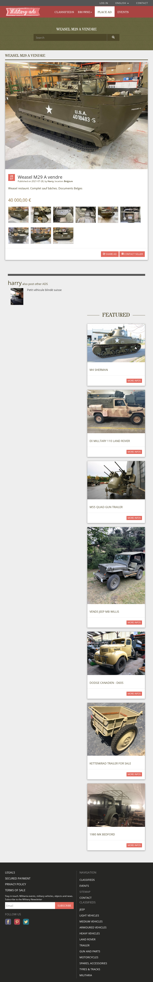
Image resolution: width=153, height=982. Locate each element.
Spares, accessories (93, 963)
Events (123, 12)
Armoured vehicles (93, 927)
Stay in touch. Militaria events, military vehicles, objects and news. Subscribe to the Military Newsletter (39, 897)
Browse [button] (84, 12)
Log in (104, 3)
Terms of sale (15, 890)
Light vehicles (89, 915)
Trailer (84, 945)
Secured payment (17, 878)
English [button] (121, 3)
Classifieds (87, 880)
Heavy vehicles (89, 933)
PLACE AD (105, 12)
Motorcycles (88, 957)
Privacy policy (15, 884)
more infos (134, 380)
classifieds (64, 12)
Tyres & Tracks (89, 969)
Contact (142, 3)
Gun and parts (89, 951)
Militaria (85, 975)
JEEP (82, 909)
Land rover (87, 939)
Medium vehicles (91, 921)
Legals (10, 872)
